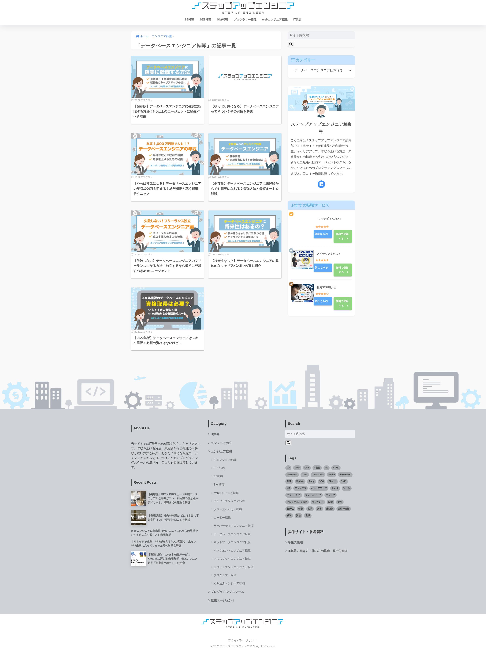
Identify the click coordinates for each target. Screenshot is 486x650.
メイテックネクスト (329, 253)
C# (288, 467)
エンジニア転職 (221, 451)
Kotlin (331, 474)
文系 (310, 508)
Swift (343, 481)
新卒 (319, 508)
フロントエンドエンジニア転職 (233, 567)
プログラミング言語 (297, 501)
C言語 (317, 467)
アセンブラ (300, 488)
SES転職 (205, 19)
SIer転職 (222, 19)
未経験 (329, 508)
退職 (307, 515)
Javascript (318, 474)
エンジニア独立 (221, 443)
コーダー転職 (222, 517)
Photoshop (345, 474)
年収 (300, 508)
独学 (289, 515)
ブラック (330, 495)
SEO (321, 481)
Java (304, 474)
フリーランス (294, 495)
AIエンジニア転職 (225, 459)
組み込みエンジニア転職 (229, 583)
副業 (330, 501)
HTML (336, 467)
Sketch (332, 481)
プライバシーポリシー (242, 640)
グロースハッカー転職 (228, 509)
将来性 (290, 508)
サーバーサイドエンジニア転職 (233, 525)
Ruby (311, 481)
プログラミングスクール (227, 591)
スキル (335, 488)
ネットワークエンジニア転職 (232, 542)
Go (326, 467)
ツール (346, 488)
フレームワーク (313, 495)
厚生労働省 (295, 542)
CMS (297, 467)
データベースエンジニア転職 (232, 534)
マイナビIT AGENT (329, 218)
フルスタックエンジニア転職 (232, 558)
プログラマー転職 (245, 19)
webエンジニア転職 (275, 19)
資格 (298, 515)
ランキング (317, 501)
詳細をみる (321, 234)
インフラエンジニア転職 (229, 501)
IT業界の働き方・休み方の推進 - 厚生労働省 (318, 550)
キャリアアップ (319, 488)
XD (288, 488)
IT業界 (297, 19)
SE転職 (189, 19)
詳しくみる (321, 267)
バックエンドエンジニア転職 (232, 550)
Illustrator (292, 474)
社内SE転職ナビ (326, 287)
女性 (340, 501)
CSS (307, 467)
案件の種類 (343, 508)
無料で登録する (342, 236)
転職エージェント (223, 600)
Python (300, 481)
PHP (289, 481)
